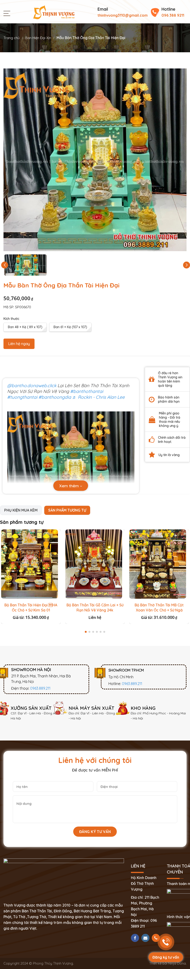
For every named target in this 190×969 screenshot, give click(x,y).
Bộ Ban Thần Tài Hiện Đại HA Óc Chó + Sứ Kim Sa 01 (30, 607)
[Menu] (8, 13)
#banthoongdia (54, 397)
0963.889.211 (40, 688)
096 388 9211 (173, 15)
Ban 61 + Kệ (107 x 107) (70, 327)
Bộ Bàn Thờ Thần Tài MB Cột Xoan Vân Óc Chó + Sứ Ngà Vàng (159, 610)
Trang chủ (11, 38)
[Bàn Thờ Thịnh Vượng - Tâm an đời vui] (54, 11)
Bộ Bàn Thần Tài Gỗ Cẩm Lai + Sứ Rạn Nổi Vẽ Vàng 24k (95, 607)
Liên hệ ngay (19, 343)
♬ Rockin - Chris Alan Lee (98, 397)
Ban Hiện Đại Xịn (38, 38)
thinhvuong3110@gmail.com (123, 15)
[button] (186, 265)
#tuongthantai (22, 397)
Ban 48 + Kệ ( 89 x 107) (25, 327)
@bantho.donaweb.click (31, 385)
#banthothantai (86, 391)
